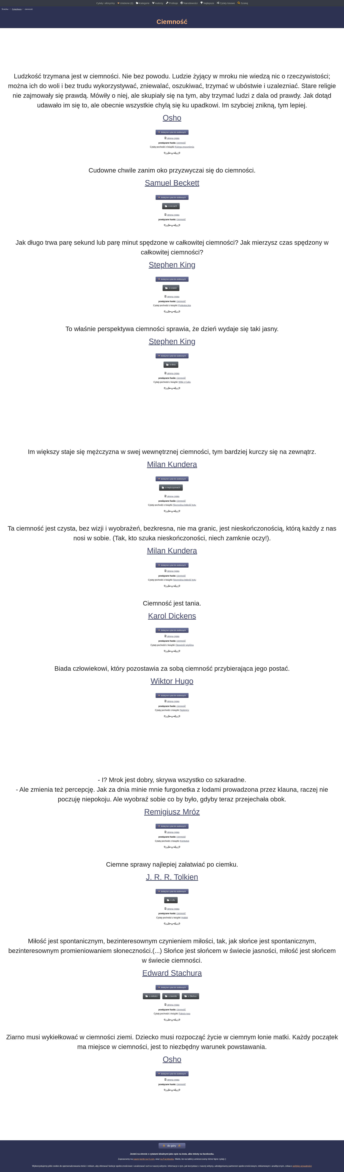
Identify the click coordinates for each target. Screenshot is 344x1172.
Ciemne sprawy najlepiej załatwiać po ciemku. (172, 864)
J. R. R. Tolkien (172, 877)
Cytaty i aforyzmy (105, 3)
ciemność (181, 143)
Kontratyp (184, 841)
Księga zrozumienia (184, 147)
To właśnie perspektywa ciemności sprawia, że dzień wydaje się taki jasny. (172, 328)
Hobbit (184, 918)
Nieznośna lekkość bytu (184, 505)
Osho (172, 117)
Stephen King (172, 264)
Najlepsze (208, 3)
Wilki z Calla (185, 382)
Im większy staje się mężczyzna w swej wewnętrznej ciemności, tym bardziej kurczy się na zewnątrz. (172, 451)
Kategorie (143, 3)
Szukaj (244, 3)
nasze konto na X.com (143, 1159)
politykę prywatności (302, 1166)
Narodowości (190, 3)
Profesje (173, 3)
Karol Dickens (172, 616)
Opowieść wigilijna (185, 645)
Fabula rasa (184, 1014)
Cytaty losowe (227, 3)
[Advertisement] (172, 48)
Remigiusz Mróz (172, 811)
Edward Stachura (172, 973)
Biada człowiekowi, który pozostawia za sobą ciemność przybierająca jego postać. (172, 668)
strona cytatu (173, 138)
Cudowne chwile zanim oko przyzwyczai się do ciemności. (172, 170)
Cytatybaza (17, 9)
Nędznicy (184, 710)
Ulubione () (125, 3)
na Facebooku (167, 1159)
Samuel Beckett (172, 183)
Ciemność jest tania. (172, 603)
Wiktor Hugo (172, 681)
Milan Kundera (172, 464)
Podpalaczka (184, 305)
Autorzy (159, 3)
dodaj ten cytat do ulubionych (172, 132)
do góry (171, 1145)
